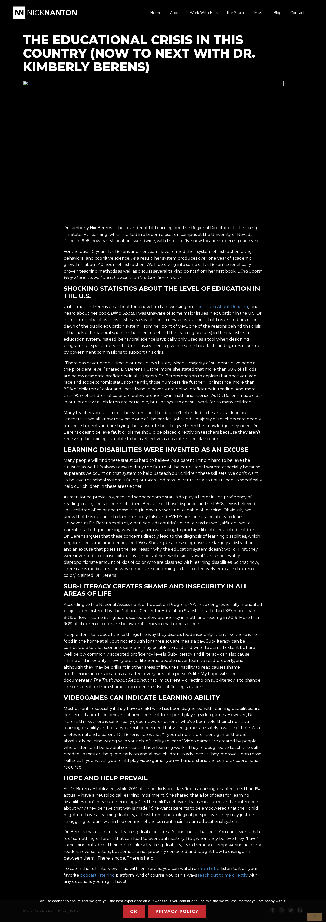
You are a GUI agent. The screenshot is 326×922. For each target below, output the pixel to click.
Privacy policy (177, 911)
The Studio (236, 13)
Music (259, 13)
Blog (277, 13)
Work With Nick (204, 13)
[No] (314, 917)
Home (155, 13)
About (175, 13)
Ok (134, 911)
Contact (297, 13)
